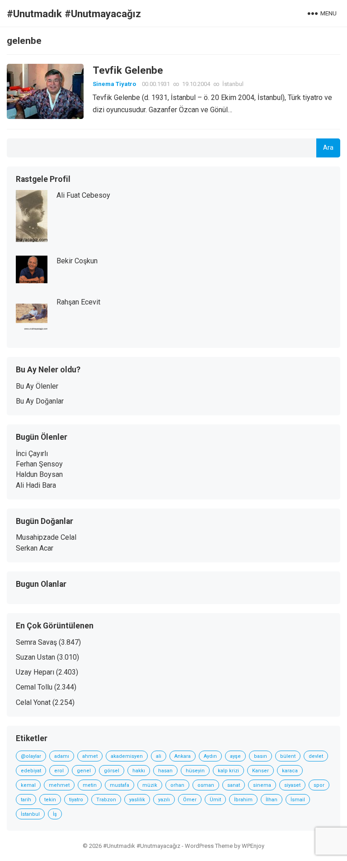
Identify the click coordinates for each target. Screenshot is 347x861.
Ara (328, 148)
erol (59, 771)
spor (319, 785)
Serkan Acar (34, 548)
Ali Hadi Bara (36, 485)
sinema (262, 785)
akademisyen (127, 756)
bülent (287, 756)
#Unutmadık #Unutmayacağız (74, 13)
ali (158, 756)
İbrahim (243, 800)
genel (84, 771)
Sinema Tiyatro (114, 84)
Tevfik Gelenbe (128, 70)
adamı (61, 756)
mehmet (59, 785)
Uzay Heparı (35, 672)
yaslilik (137, 800)
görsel (111, 771)
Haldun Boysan (39, 474)
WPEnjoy (253, 845)
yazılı (164, 800)
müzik (149, 785)
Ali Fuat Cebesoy (83, 195)
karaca (290, 771)
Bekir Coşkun (77, 261)
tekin (50, 800)
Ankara (182, 756)
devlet (316, 756)
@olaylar (31, 756)
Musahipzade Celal (46, 537)
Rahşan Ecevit (78, 302)
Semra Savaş (36, 642)
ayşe (235, 756)
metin (90, 785)
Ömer (190, 800)
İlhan (271, 800)
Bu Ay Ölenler (37, 386)
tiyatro (76, 800)
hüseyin (195, 771)
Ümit (215, 800)
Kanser (260, 771)
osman (205, 785)
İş (55, 814)
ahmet (90, 756)
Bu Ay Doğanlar (40, 401)
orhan (177, 785)
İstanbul (233, 84)
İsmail (298, 800)
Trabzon (106, 800)
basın (260, 756)
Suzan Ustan (35, 657)
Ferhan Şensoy (39, 464)
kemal (28, 785)
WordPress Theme (209, 845)
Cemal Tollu (34, 687)
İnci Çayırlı (32, 453)
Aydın (210, 756)
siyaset (292, 785)
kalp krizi (228, 771)
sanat (233, 785)
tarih (26, 800)
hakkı (138, 771)
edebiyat (31, 771)
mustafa (119, 785)
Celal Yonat (33, 702)
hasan (165, 771)
